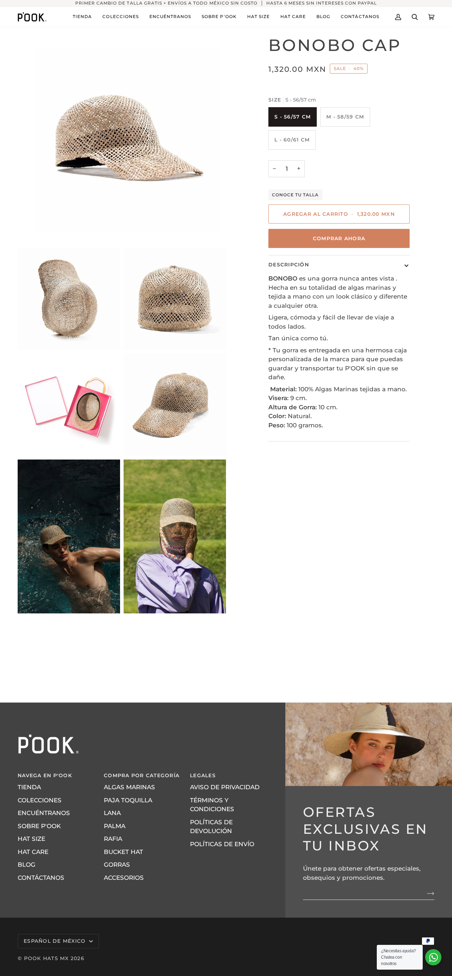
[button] (82, 17)
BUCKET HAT (123, 851)
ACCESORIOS (124, 877)
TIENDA (29, 787)
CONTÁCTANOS (41, 877)
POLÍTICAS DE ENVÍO (222, 844)
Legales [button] (203, 775)
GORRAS (117, 864)
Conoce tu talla (295, 194)
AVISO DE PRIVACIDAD (225, 787)
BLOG (26, 864)
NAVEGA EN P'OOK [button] (45, 775)
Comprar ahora (339, 239)
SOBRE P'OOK (39, 826)
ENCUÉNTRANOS (44, 812)
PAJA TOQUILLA (128, 800)
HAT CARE (33, 851)
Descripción (288, 265)
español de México (56, 941)
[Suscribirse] (425, 893)
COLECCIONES (39, 800)
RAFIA (113, 838)
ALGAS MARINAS (129, 787)
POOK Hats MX (46, 958)
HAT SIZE (31, 838)
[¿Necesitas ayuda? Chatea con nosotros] (433, 957)
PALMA (114, 826)
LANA (112, 812)
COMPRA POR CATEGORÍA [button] (141, 775)
